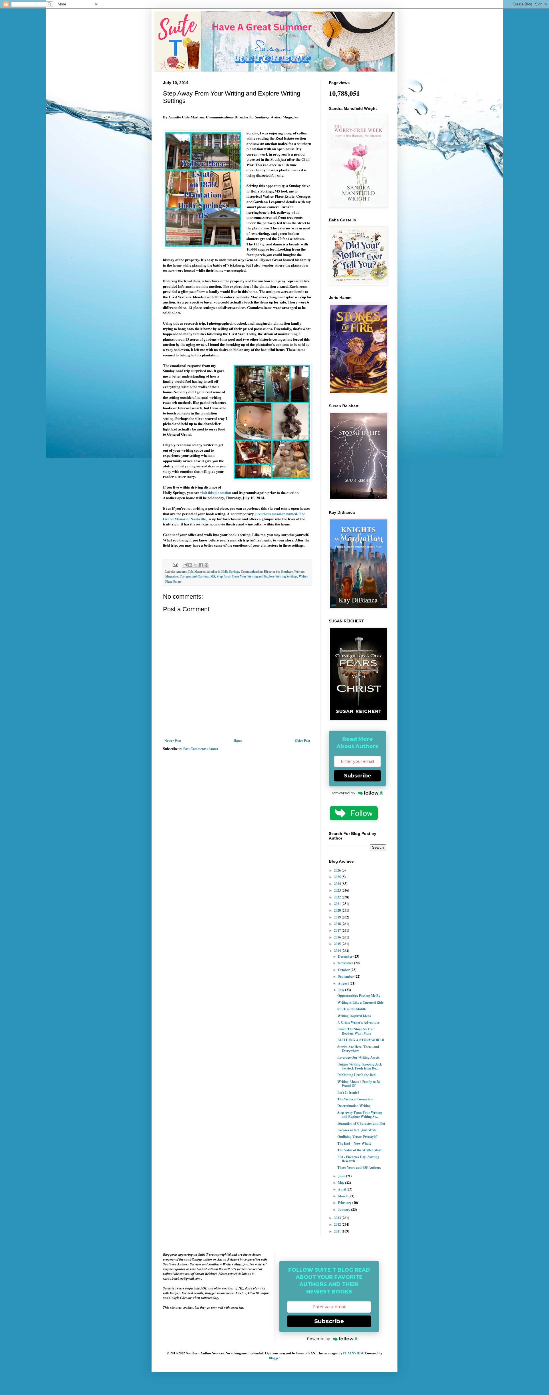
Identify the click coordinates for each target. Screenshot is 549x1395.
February (345, 1202)
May (341, 1182)
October (344, 969)
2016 (338, 937)
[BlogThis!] (190, 565)
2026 (338, 870)
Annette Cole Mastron (191, 571)
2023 (338, 890)
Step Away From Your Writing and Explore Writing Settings (257, 576)
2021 (338, 903)
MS (212, 576)
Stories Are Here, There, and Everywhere (358, 1048)
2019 (338, 917)
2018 (338, 923)
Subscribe (357, 776)
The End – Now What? (354, 1143)
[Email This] (185, 565)
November (346, 963)
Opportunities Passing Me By (358, 995)
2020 (338, 910)
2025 (338, 876)
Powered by (343, 793)
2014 (338, 950)
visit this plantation (215, 492)
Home (238, 740)
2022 (338, 897)
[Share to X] (195, 565)
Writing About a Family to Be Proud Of (358, 1083)
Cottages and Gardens (194, 576)
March (343, 1196)
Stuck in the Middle (351, 1009)
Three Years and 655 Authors (359, 1167)
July (341, 989)
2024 (338, 883)
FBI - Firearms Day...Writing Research (358, 1158)
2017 (338, 930)
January (344, 1209)
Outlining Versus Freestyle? (357, 1136)
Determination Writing (354, 1105)
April (342, 1189)
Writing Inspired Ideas (354, 1015)
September (346, 976)
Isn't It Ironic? (348, 1092)
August (344, 983)
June (342, 1176)
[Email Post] (175, 564)
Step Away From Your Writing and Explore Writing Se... (359, 1114)
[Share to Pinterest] (206, 565)
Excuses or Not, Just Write (356, 1130)
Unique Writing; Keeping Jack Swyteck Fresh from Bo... (359, 1066)
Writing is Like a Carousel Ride (360, 1002)
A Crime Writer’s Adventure (358, 1022)
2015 (338, 943)
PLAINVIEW (353, 1353)
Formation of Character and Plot (361, 1123)
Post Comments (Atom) (200, 748)
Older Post (302, 740)
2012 (338, 1224)
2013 (338, 1217)
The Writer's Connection (355, 1099)
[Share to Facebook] (201, 565)
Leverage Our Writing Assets (358, 1057)
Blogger (274, 1358)
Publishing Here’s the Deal (356, 1074)
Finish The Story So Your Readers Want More (356, 1031)
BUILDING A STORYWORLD (360, 1039)
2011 (338, 1231)
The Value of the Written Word (360, 1150)
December (345, 956)
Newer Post (172, 740)
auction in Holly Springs (223, 571)
